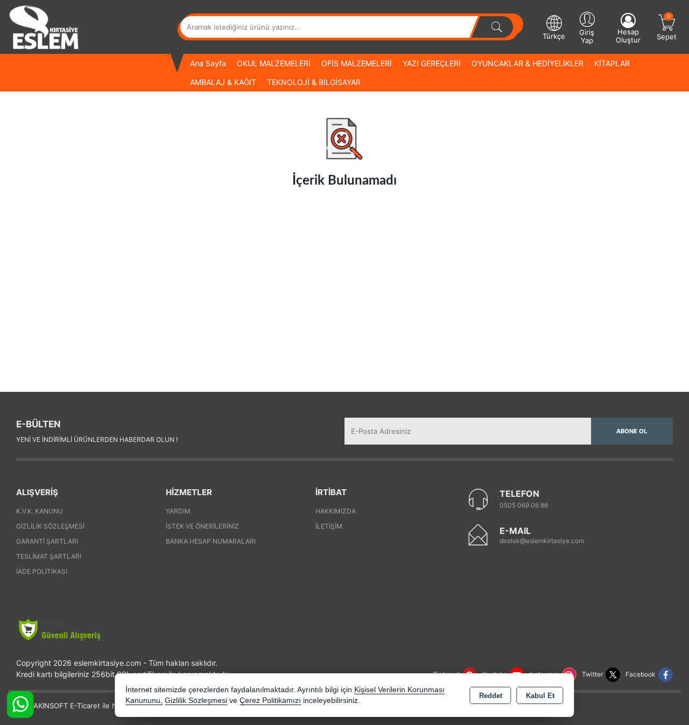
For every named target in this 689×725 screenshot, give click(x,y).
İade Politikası (41, 571)
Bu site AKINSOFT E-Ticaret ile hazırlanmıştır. (83, 705)
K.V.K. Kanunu (39, 511)
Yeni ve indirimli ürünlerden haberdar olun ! (97, 439)
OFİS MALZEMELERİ (356, 63)
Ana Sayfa (208, 63)
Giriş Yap (586, 36)
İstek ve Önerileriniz (202, 526)
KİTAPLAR (612, 63)
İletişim (328, 526)
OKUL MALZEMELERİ (274, 63)
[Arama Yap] (497, 27)
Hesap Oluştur (628, 35)
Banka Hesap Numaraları (211, 541)
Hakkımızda (335, 511)
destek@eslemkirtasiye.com (542, 541)
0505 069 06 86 (524, 505)
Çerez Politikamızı (270, 700)
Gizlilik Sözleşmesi (50, 526)
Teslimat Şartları (48, 556)
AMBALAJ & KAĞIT (223, 82)
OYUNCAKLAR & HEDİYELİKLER (527, 63)
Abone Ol (631, 431)
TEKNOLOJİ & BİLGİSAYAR (314, 82)
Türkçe (554, 36)
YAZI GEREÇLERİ (432, 63)
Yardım (178, 511)
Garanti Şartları (47, 541)
